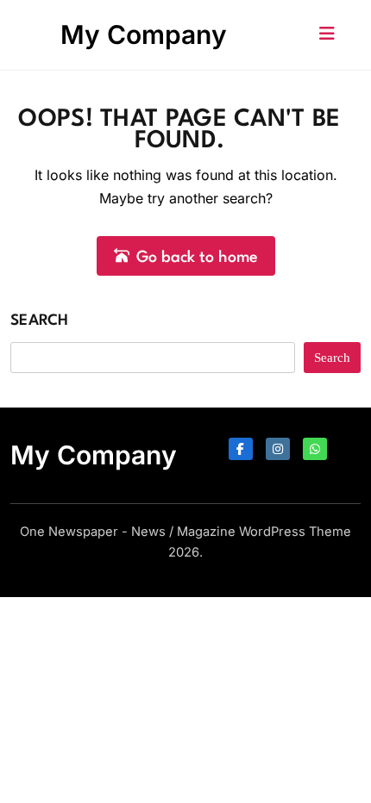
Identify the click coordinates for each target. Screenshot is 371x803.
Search (39, 321)
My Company (143, 34)
